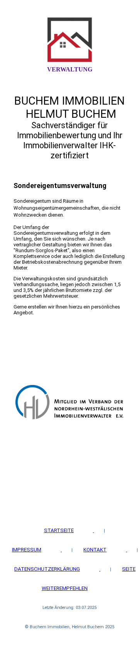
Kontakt (95, 550)
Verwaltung (69, 69)
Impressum (26, 550)
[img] (69, 39)
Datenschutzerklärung (47, 569)
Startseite (59, 530)
